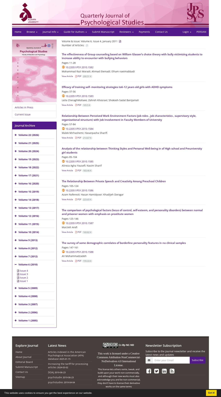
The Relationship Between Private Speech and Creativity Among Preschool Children (114, 181)
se (121, 365)
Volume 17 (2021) (28, 175)
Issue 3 (23, 274)
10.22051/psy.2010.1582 (79, 67)
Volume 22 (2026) (28, 135)
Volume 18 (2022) (28, 167)
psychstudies (55, 382)
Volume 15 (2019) (28, 191)
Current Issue (23, 114)
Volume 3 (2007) (28, 304)
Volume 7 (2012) (28, 256)
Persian (201, 31)
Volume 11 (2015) (28, 224)
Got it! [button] (211, 393)
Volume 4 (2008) (28, 296)
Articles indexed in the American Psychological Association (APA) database (67, 355)
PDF (84, 76)
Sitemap (20, 377)
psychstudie (55, 377)
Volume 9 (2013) (28, 240)
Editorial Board (24, 362)
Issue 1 (23, 281)
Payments (144, 31)
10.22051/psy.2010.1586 (79, 190)
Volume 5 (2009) (28, 288)
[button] (93, 393)
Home (18, 31)
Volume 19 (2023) (28, 159)
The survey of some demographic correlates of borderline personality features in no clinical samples (124, 243)
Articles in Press (24, 107)
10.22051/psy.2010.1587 (79, 223)
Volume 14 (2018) (28, 199)
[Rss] (172, 370)
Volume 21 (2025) (28, 143)
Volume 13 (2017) (28, 207)
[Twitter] (157, 370)
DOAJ (51, 372)
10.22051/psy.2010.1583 (79, 96)
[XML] (119, 41)
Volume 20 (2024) (28, 151)
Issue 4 (23, 270)
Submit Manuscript (103, 31)
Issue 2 (23, 277)
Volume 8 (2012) (28, 248)
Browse (31, 31)
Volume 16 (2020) (28, 183)
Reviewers (125, 31)
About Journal (23, 357)
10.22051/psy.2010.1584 (79, 128)
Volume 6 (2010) (28, 264)
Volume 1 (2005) (28, 320)
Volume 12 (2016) (28, 216)
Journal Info (50, 31)
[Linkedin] (165, 370)
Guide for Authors (74, 31)
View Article (67, 76)
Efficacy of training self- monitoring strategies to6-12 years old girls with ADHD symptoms (117, 87)
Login (186, 31)
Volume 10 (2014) (28, 232)
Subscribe (197, 360)
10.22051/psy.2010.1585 (79, 161)
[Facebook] (149, 370)
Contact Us (161, 31)
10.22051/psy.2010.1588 (79, 252)
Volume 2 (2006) (28, 312)
